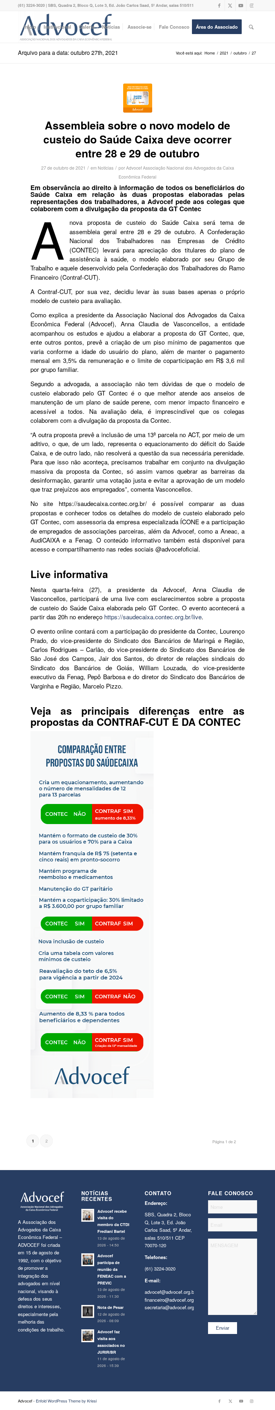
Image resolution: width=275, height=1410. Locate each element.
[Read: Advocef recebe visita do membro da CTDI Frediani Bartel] (87, 1215)
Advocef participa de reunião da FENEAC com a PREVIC (111, 1269)
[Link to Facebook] (219, 5)
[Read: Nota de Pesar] (87, 1311)
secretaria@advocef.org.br (172, 1307)
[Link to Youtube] (241, 5)
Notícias (106, 168)
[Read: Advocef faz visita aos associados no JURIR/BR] (87, 1335)
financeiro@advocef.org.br (172, 1299)
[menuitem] (30, 27)
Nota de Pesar (110, 1307)
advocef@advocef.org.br (170, 1291)
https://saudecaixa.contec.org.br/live (153, 616)
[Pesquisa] (251, 27)
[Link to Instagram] (251, 5)
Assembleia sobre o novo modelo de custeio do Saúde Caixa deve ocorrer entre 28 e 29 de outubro (137, 139)
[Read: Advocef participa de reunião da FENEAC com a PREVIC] (87, 1259)
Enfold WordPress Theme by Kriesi (66, 1401)
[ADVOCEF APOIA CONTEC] (137, 98)
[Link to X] (230, 5)
